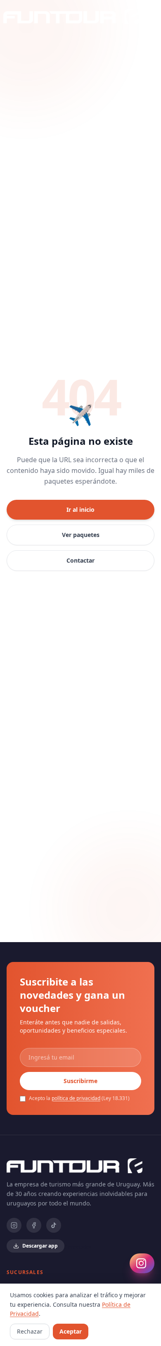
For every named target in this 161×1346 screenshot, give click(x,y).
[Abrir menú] (146, 16)
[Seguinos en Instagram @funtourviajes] (142, 1263)
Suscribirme (80, 1081)
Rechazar (30, 1331)
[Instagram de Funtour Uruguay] (14, 1225)
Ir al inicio (80, 509)
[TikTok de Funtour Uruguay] (53, 1225)
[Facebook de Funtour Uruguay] (33, 1225)
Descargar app (40, 1245)
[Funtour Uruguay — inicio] (71, 16)
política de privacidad (76, 1098)
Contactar (80, 560)
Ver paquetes (80, 535)
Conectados (78, 1247)
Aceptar (70, 1331)
